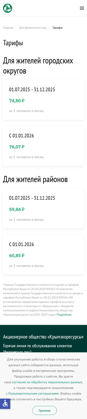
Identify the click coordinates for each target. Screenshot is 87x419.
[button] (82, 8)
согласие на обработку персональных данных (47, 382)
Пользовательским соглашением (33, 393)
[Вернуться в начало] (7, 8)
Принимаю (45, 410)
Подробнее (64, 314)
